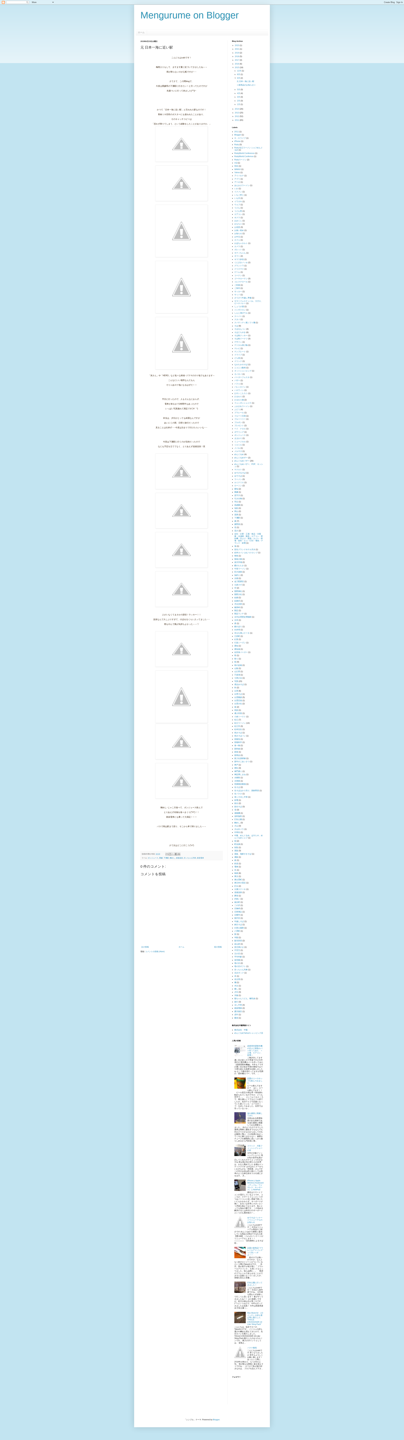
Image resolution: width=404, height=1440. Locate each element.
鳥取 (236, 847)
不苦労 (237, 950)
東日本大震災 (240, 883)
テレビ (237, 348)
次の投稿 (145, 947)
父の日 (237, 953)
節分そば (238, 807)
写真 (236, 681)
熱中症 (237, 918)
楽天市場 (238, 562)
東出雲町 (238, 880)
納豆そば (238, 924)
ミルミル (238, 445)
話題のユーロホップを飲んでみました (254, 1080)
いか (236, 188)
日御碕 (237, 908)
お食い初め (239, 230)
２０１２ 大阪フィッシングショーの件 (254, 1148)
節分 (236, 803)
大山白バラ (239, 829)
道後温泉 (179, 858)
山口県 (237, 671)
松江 (236, 720)
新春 (236, 752)
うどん (237, 208)
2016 (237, 64)
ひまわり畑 (239, 400)
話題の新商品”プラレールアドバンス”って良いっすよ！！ (255, 1251)
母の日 (237, 963)
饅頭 (236, 1018)
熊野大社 (238, 594)
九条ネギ (238, 585)
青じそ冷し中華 (241, 797)
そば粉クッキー (241, 335)
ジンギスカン (240, 310)
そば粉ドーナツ (241, 339)
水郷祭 (237, 778)
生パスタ (238, 794)
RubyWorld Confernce (243, 156)
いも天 (237, 198)
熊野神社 (238, 591)
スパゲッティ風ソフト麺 (244, 322)
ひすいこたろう (241, 393)
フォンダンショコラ (242, 403)
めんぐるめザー (241, 458)
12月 (239, 71)
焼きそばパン (240, 736)
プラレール (239, 413)
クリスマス (239, 269)
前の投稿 (218, 947)
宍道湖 (237, 675)
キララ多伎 (239, 259)
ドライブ (238, 355)
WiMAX (237, 169)
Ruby (236, 144)
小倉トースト (240, 717)
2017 (237, 60)
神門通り (238, 771)
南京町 (237, 902)
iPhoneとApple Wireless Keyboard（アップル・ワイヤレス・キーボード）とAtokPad (255, 1185)
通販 (236, 857)
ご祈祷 (237, 285)
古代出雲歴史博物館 (242, 617)
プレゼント (239, 425)
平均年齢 (238, 957)
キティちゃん (240, 253)
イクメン (238, 192)
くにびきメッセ (241, 262)
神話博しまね (240, 774)
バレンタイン (240, 387)
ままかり (238, 438)
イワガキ (238, 201)
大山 (236, 826)
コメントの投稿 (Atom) (155, 951)
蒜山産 (237, 944)
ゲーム (237, 272)
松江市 (237, 726)
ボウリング (239, 432)
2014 (237, 109)
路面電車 (200, 858)
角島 (236, 556)
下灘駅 (166, 858)
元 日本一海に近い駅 (245, 81)
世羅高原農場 (240, 784)
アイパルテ (239, 176)
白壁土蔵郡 (239, 928)
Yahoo (237, 172)
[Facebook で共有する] (176, 854)
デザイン (238, 342)
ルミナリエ (239, 482)
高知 (236, 646)
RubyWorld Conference (244, 153)
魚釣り (237, 575)
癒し (236, 989)
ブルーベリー (240, 419)
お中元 (237, 237)
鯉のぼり (238, 626)
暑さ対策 (238, 713)
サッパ (237, 295)
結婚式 (237, 601)
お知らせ (238, 233)
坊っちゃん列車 (190, 858)
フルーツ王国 (240, 416)
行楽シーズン (240, 643)
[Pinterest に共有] (179, 854)
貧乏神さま (239, 947)
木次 (236, 986)
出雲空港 (238, 700)
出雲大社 (238, 704)
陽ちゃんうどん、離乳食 (244, 998)
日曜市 (237, 915)
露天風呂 (238, 1011)
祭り (236, 659)
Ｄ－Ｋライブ (240, 138)
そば (236, 326)
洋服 (236, 995)
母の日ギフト (240, 966)
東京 (236, 876)
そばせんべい (240, 329)
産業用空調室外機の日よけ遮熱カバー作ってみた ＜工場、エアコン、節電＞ (254, 1050)
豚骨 (236, 896)
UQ (235, 163)
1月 (239, 104)
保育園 (237, 960)
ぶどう (237, 409)
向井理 (237, 630)
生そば (237, 787)
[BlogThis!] (170, 854)
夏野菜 (237, 524)
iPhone (237, 141)
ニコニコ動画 (240, 368)
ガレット (238, 249)
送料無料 (238, 816)
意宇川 (237, 495)
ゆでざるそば (240, 473)
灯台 (236, 886)
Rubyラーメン (240, 160)
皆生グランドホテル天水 (244, 549)
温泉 (236, 515)
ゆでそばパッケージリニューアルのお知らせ (254, 1220)
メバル (237, 448)
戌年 (236, 1015)
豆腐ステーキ (240, 889)
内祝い (237, 899)
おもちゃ (238, 224)
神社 (236, 768)
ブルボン (238, 422)
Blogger (237, 135)
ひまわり (238, 396)
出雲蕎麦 (238, 697)
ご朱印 (237, 288)
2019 (237, 53)
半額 (236, 937)
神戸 (236, 765)
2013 (237, 113)
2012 (237, 116)
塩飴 (236, 508)
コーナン (238, 275)
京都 (236, 578)
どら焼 (237, 358)
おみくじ (238, 221)
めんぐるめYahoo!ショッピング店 (248, 1033)
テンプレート (240, 352)
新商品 (237, 755)
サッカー (238, 291)
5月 (239, 89)
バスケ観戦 (252, 1348)
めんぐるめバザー (242, 461)
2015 (237, 67)
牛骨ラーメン (240, 569)
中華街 (237, 832)
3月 (239, 97)
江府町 (237, 636)
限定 (236, 610)
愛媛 (161, 858)
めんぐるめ (239, 454)
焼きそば (238, 733)
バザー (237, 380)
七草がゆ (238, 678)
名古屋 (237, 979)
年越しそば (239, 921)
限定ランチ (239, 614)
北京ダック (239, 973)
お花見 (237, 227)
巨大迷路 (238, 572)
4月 (239, 93)
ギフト (237, 256)
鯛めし (172, 858)
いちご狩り (239, 195)
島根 (236, 873)
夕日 (236, 992)
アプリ (237, 179)
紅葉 (236, 639)
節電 (236, 800)
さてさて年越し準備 (242, 298)
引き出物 (238, 498)
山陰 (236, 668)
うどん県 (238, 211)
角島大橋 (238, 559)
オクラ (237, 217)
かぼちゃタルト (241, 243)
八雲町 (237, 931)
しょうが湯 (239, 306)
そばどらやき (240, 332)
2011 (237, 120)
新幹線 (237, 749)
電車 (236, 867)
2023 (237, 45)
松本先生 (238, 729)
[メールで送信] (167, 854)
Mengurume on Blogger (189, 15)
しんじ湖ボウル (241, 313)
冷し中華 (238, 1005)
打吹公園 (238, 819)
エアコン (238, 214)
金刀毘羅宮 (239, 581)
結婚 (236, 597)
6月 (239, 78)
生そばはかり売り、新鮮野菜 (246, 790)
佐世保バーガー (241, 652)
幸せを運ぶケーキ (242, 633)
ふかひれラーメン (242, 406)
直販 (236, 851)
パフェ (237, 384)
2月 (239, 101)
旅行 (236, 1002)
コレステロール (241, 282)
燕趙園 (237, 505)
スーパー (238, 316)
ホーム (141, 32)
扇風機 (237, 813)
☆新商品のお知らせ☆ (246, 85)
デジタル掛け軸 (241, 345)
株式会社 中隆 (241, 1030)
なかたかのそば (241, 364)
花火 (236, 531)
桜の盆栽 (238, 665)
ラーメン (238, 479)
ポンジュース (153, 858)
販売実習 (238, 941)
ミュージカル (240, 442)
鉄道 (236, 863)
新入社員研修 (240, 758)
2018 (237, 56)
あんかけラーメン (242, 185)
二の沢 (237, 905)
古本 (236, 620)
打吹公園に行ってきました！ (254, 1284)
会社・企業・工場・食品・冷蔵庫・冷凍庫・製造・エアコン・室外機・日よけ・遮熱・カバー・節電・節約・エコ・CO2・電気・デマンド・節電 (248, 538)
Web (236, 166)
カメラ (237, 246)
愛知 (236, 489)
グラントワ (239, 266)
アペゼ (237, 182)
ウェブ (237, 205)
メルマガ (238, 451)
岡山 (236, 511)
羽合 (236, 502)
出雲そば (238, 694)
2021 (237, 49)
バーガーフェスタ (242, 377)
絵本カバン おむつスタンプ (246, 553)
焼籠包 (237, 739)
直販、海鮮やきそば (242, 854)
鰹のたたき (239, 565)
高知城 (237, 649)
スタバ (237, 319)
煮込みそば (239, 684)
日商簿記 (238, 912)
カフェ (237, 240)
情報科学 (238, 742)
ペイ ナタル (240, 429)
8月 (239, 74)
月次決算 (238, 604)
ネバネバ (238, 374)
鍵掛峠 (237, 607)
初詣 (236, 710)
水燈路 (237, 781)
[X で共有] (173, 854)
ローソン (238, 486)
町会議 (237, 844)
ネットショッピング (242, 371)
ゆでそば (238, 476)
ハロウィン (239, 390)
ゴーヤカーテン (241, 278)
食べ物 (237, 745)
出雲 (236, 691)
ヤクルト (238, 469)
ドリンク (238, 361)
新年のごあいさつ (242, 761)
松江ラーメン (240, 723)
